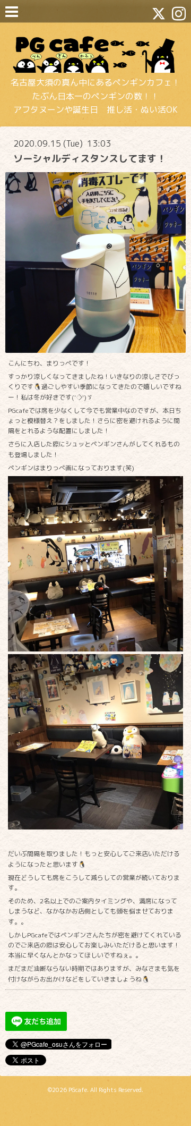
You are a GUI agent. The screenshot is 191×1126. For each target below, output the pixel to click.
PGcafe (77, 1090)
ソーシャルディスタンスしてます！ (89, 158)
